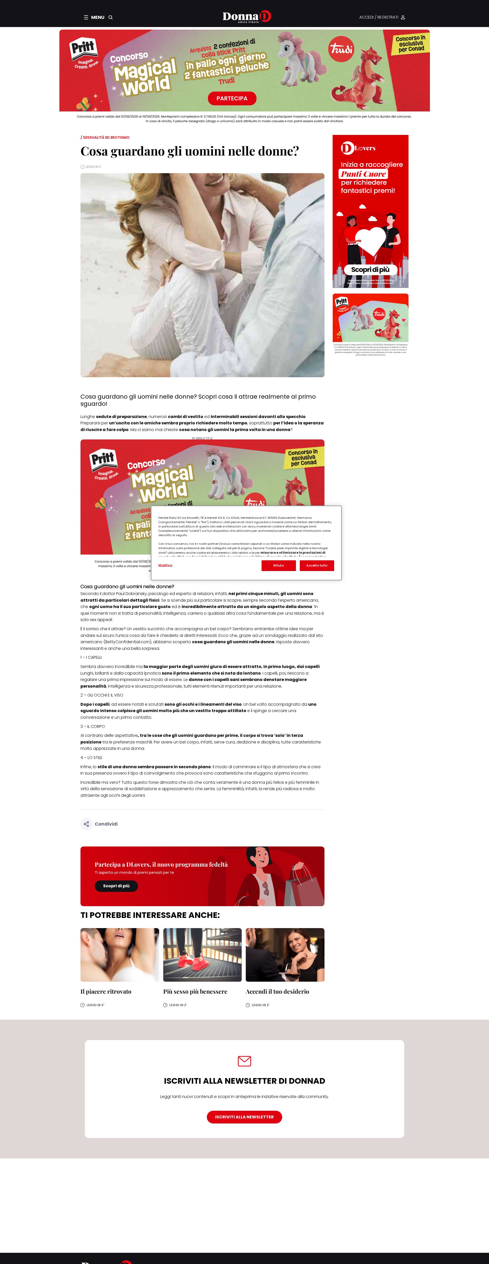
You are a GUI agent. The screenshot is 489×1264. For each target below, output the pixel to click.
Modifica (165, 565)
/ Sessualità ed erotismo (105, 137)
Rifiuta (279, 565)
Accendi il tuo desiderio (277, 991)
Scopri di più (116, 886)
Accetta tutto (316, 565)
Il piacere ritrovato (105, 991)
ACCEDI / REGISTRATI (378, 17)
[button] (94, 17)
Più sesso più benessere (195, 991)
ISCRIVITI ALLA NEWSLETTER (244, 1117)
